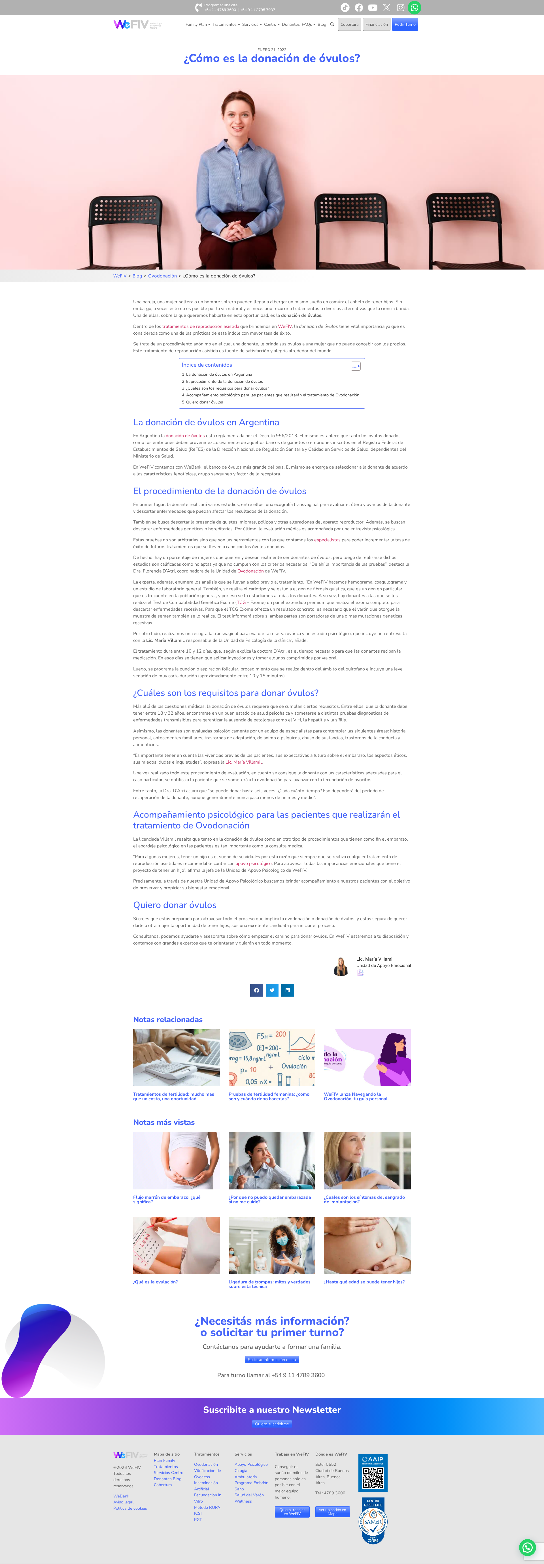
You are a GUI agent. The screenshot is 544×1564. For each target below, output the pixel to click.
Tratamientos (224, 24)
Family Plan (196, 24)
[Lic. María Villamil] (343, 974)
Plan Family (164, 1460)
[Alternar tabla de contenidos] (353, 366)
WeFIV (285, 326)
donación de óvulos (185, 436)
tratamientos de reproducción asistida (200, 326)
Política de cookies (130, 1508)
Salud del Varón (249, 1495)
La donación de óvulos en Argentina (219, 374)
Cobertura (350, 24)
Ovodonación (250, 571)
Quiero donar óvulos (204, 402)
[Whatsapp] (414, 7)
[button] (256, 990)
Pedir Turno (405, 24)
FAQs (307, 24)
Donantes (291, 24)
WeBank (121, 1496)
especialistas (327, 540)
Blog (322, 24)
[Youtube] (373, 7)
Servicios (250, 24)
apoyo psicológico (254, 863)
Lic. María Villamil (244, 762)
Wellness (243, 1501)
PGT (198, 1519)
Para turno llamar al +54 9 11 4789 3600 (271, 1375)
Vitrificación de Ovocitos (207, 1474)
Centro (270, 24)
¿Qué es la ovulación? (156, 1282)
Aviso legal (123, 1502)
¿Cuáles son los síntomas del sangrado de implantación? (364, 1199)
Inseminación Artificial (206, 1486)
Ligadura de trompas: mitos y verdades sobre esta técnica (270, 1284)
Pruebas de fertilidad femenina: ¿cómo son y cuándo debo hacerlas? (269, 1096)
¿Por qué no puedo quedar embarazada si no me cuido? (270, 1199)
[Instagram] (400, 7)
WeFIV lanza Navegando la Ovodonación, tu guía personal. (356, 1096)
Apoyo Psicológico (251, 1464)
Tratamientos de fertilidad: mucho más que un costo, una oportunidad (173, 1096)
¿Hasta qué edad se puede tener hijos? (364, 1282)
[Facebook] (359, 7)
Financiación (377, 24)
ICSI (198, 1513)
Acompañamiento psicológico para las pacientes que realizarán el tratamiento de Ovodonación (272, 395)
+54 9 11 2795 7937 (257, 10)
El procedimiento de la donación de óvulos (224, 381)
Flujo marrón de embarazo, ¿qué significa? (167, 1199)
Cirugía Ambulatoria (246, 1474)
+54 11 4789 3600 (220, 10)
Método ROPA (207, 1507)
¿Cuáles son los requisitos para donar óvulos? (227, 388)
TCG (241, 602)
